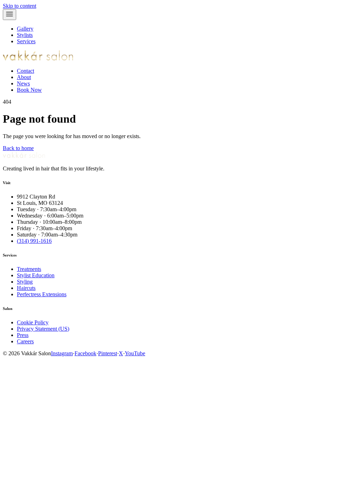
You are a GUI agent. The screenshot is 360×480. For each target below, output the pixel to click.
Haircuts (26, 288)
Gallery (25, 29)
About (24, 77)
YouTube (135, 353)
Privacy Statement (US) (43, 329)
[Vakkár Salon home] (38, 59)
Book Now (29, 90)
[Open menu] (9, 14)
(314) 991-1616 (34, 241)
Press (22, 335)
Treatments (29, 269)
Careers (25, 341)
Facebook (85, 353)
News (23, 83)
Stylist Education (35, 275)
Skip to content (19, 6)
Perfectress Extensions (41, 294)
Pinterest (107, 353)
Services (26, 41)
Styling (25, 282)
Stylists (25, 35)
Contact (25, 71)
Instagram (62, 353)
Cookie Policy (33, 322)
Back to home (18, 148)
